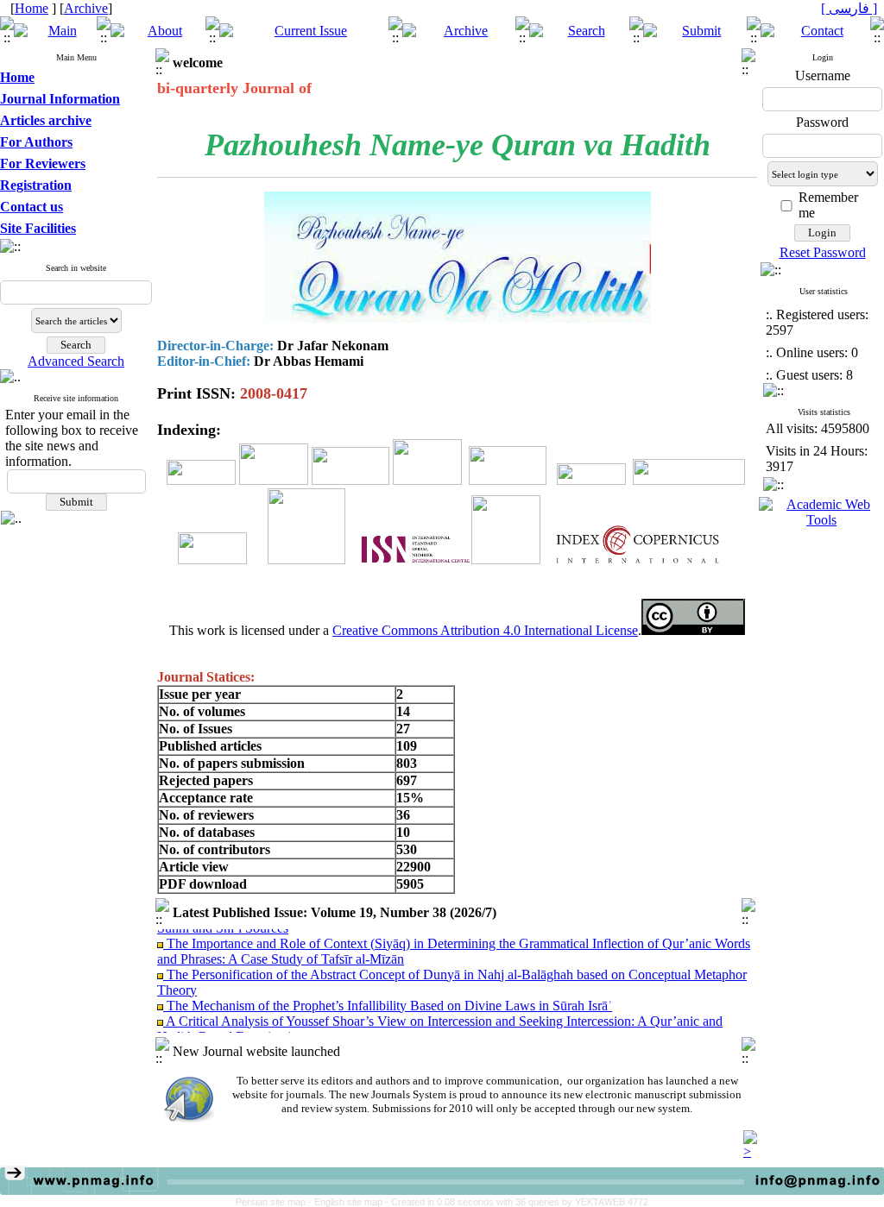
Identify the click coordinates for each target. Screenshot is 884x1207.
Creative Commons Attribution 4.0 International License (485, 630)
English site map (349, 1202)
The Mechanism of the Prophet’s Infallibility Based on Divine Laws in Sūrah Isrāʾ (387, 997)
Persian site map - (275, 1202)
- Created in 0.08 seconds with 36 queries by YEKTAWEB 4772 (516, 1202)
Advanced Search (76, 361)
